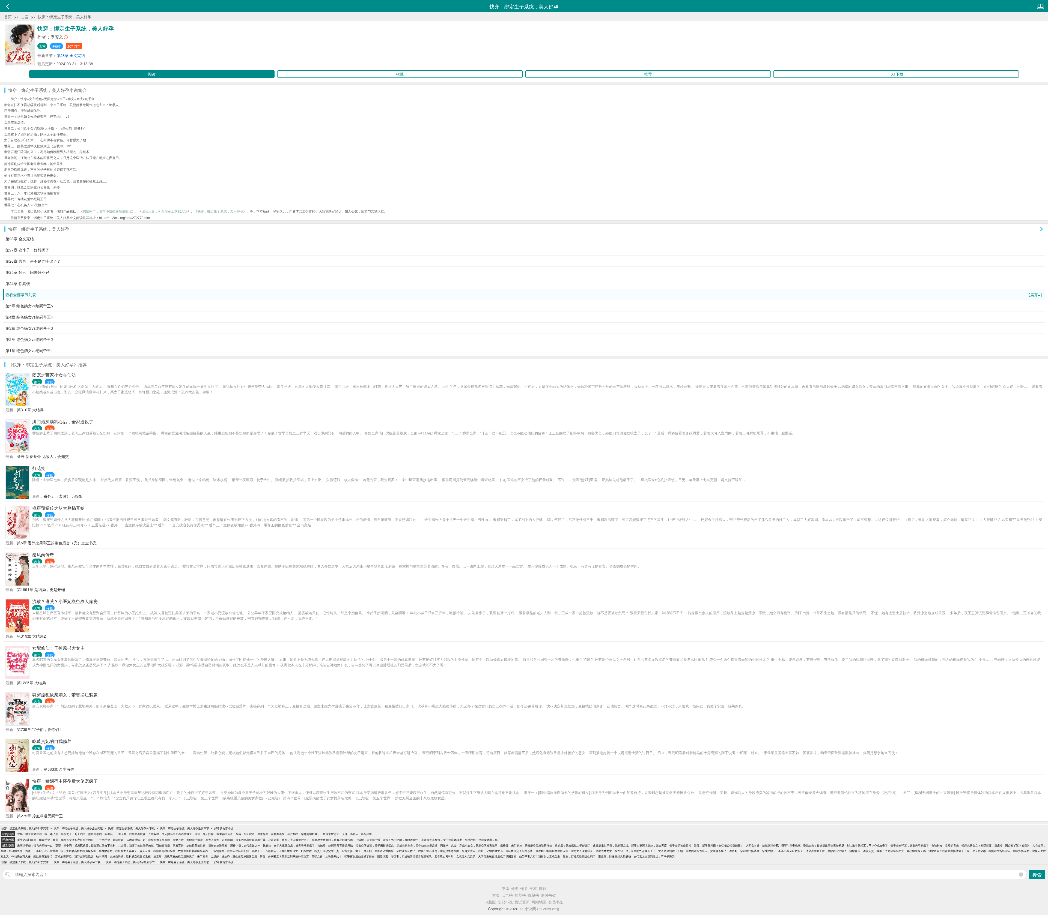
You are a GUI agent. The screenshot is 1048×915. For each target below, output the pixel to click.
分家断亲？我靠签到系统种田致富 (288, 856)
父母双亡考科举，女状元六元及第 (454, 856)
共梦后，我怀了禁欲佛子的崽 (136, 845)
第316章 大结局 (30, 409)
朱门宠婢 (516, 845)
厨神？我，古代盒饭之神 (245, 845)
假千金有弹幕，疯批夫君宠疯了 (910, 845)
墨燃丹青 (178, 840)
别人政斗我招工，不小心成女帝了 (867, 845)
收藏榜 (533, 895)
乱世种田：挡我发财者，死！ (482, 840)
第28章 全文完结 (70, 55)
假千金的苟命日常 (680, 845)
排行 (542, 888)
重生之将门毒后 (26, 840)
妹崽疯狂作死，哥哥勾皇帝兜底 (781, 845)
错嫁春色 (854, 851)
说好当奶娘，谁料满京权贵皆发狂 (130, 856)
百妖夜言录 (163, 845)
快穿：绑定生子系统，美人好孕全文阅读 (78, 828)
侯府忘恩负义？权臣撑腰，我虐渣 (981, 845)
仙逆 (197, 834)
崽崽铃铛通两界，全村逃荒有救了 (394, 851)
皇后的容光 (952, 845)
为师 (28, 851)
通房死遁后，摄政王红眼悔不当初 (95, 845)
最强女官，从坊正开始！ (327, 856)
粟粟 (58, 845)
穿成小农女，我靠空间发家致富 (478, 845)
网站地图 (539, 902)
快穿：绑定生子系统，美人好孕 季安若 (25, 828)
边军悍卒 (262, 834)
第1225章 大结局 (31, 682)
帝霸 (238, 834)
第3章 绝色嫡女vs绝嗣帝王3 (29, 328)
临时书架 (548, 895)
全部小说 (505, 902)
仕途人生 (120, 834)
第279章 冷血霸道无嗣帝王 (40, 815)
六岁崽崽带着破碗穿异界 (193, 851)
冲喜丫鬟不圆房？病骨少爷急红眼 (438, 851)
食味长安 (936, 845)
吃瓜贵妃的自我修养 (52, 741)
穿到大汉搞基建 (749, 851)
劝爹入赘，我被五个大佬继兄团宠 (883, 851)
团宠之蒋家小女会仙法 (54, 375)
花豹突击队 (278, 834)
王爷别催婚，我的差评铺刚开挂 (230, 851)
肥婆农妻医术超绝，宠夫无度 (649, 845)
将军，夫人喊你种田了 (295, 840)
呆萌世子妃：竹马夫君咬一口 (35, 845)
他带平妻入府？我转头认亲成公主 (539, 856)
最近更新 (522, 902)
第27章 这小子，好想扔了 (27, 250)
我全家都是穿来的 (159, 840)
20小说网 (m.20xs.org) (539, 908)
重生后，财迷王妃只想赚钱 (614, 856)
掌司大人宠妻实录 (582, 851)
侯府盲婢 (178, 845)
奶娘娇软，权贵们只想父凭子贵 (320, 851)
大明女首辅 (753, 845)
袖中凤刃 (101, 856)
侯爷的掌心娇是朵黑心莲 (251, 840)
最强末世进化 (331, 834)
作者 (524, 888)
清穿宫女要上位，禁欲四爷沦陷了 (826, 851)
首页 (8, 16)
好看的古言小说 (223, 828)
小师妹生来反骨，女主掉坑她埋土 (441, 840)
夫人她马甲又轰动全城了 (177, 834)
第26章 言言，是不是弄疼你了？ (33, 261)
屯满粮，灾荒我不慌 (368, 840)
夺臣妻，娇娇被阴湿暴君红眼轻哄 (411, 856)
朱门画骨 (202, 856)
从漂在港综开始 (135, 840)
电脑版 (490, 902)
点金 (454, 845)
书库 (505, 888)
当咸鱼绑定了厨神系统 (519, 851)
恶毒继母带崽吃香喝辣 (538, 845)
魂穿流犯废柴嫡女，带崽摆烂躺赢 (65, 694)
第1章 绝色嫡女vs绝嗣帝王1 (29, 350)
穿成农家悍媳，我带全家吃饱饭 (74, 856)
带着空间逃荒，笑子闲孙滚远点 (375, 845)
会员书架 (556, 902)
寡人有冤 (145, 851)
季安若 (57, 37)
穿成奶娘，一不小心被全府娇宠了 (782, 851)
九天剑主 (80, 834)
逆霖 (696, 845)
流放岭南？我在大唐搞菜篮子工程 (948, 851)
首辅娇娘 (118, 840)
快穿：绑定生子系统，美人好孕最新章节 (184, 828)
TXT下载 (896, 74)
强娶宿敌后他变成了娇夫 (359, 856)
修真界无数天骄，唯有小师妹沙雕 (332, 840)
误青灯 (733, 851)
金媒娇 (215, 856)
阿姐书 (444, 845)
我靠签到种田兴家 (164, 851)
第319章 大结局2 (31, 636)
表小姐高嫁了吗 (916, 851)
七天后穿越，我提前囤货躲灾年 (991, 851)
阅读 (152, 74)
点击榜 (507, 895)
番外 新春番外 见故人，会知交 (43, 456)
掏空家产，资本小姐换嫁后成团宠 (107, 211)
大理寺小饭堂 (194, 840)
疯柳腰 (504, 845)
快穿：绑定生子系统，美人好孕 (64, 16)
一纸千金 (104, 840)
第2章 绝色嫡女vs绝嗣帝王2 (29, 339)
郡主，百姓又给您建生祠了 (579, 856)
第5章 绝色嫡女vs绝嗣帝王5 (29, 305)
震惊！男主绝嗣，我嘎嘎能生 (400, 840)
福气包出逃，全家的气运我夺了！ (635, 851)
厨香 (262, 856)
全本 (533, 888)
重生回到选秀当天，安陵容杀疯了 (706, 851)
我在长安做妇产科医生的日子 (78, 840)
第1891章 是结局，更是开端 (41, 589)
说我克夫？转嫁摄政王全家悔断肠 (823, 845)
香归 (55, 840)
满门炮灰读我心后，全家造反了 (62, 421)
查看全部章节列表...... (524, 295)
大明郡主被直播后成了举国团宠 (497, 856)
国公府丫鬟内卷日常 (1017, 845)
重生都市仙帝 (224, 834)
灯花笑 (38, 468)
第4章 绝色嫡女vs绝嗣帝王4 (29, 317)
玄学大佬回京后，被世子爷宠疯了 (294, 845)
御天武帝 (249, 834)
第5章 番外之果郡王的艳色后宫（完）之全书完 (57, 542)
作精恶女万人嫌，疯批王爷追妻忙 (31, 856)
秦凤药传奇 (43, 554)
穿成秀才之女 (604, 851)
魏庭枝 (267, 845)
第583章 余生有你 (59, 769)
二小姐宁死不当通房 (45, 851)
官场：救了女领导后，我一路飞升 (37, 834)
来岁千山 (257, 851)
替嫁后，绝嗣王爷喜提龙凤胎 (335, 845)
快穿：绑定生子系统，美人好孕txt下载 (131, 828)
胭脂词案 (382, 856)
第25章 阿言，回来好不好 (27, 272)
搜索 (1037, 874)
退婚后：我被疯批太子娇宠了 (572, 845)
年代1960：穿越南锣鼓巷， (303, 834)
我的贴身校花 (137, 834)
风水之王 (66, 834)
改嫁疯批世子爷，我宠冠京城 (611, 845)
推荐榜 (520, 895)
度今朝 (368, 851)
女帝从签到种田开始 (670, 851)
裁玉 (358, 851)
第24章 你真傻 (17, 283)
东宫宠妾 (347, 851)
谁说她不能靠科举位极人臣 (551, 851)
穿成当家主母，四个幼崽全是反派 (417, 845)
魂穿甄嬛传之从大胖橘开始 (58, 508)
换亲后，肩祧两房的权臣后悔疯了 (173, 856)
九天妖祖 (208, 834)
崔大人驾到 (212, 840)
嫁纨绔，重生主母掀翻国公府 (239, 856)
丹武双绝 (153, 834)
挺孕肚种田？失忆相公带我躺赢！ (722, 845)
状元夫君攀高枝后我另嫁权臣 (78, 851)
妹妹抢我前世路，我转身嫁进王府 (206, 845)
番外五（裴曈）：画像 (63, 496)
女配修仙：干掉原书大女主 (58, 648)
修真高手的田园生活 (100, 834)
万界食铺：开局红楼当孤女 (281, 851)
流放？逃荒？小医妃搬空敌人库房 (65, 601)
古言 (25, 16)
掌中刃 (68, 845)
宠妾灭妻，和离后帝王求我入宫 (164, 211)
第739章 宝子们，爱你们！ (40, 729)
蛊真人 (354, 834)
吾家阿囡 (227, 840)
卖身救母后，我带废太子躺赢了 (118, 851)
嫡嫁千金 (44, 840)
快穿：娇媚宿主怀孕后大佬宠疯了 (65, 781)
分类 (515, 888)
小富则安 (273, 840)
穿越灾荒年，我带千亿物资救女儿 (482, 851)
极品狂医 (366, 834)
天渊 (344, 834)
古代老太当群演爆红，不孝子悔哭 (654, 856)
